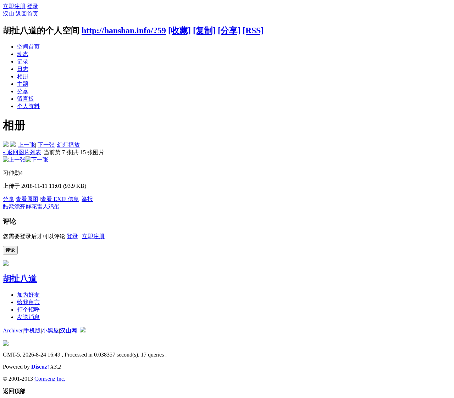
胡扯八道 (20, 278)
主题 (22, 84)
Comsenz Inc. (49, 379)
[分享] (229, 30)
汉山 (8, 14)
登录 (32, 6)
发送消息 (28, 317)
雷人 (42, 206)
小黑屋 (50, 330)
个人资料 (28, 106)
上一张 (26, 145)
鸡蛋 (54, 206)
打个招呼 (28, 310)
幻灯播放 (68, 145)
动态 (22, 54)
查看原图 (27, 199)
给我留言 (28, 302)
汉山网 (68, 330)
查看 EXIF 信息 (60, 199)
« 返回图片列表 (22, 152)
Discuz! (40, 367)
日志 (22, 69)
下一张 (46, 145)
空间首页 (28, 47)
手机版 (32, 330)
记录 (22, 61)
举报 (87, 199)
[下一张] (37, 160)
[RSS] (253, 30)
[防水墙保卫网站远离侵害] (82, 330)
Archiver (13, 330)
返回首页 (27, 14)
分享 (22, 91)
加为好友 (28, 295)
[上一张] (14, 160)
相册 (22, 76)
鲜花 (31, 206)
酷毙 (8, 206)
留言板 (25, 99)
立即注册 (14, 6)
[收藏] (179, 30)
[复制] (204, 30)
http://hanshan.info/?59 (124, 30)
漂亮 (20, 206)
